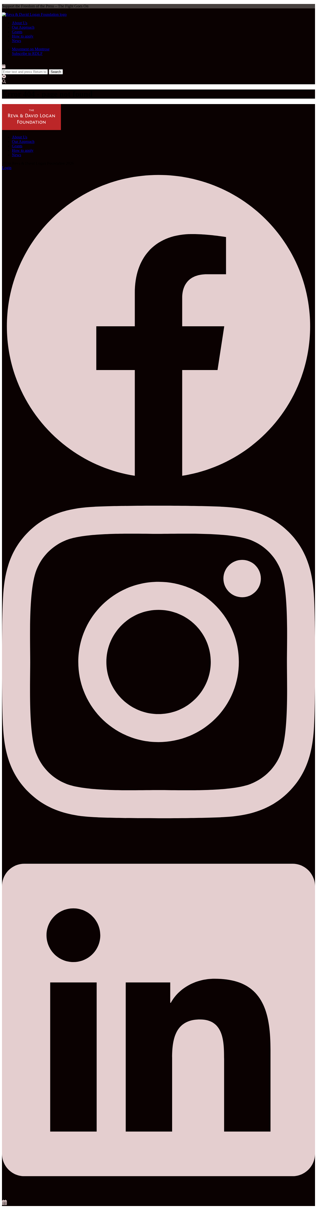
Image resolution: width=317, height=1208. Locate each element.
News (16, 41)
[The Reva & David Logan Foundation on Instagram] (158, 839)
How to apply (22, 36)
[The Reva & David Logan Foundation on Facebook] (158, 481)
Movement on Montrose (31, 49)
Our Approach (23, 27)
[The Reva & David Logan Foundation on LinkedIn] (158, 1197)
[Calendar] (4, 1204)
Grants (17, 32)
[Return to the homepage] (34, 14)
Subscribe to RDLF (27, 53)
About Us (19, 23)
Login (6, 168)
